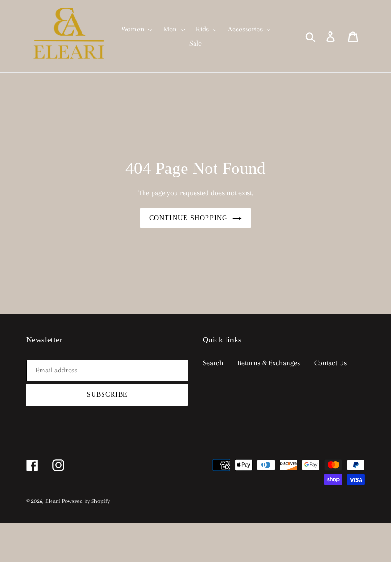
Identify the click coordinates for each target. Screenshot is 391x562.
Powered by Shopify (86, 501)
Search (213, 363)
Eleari (52, 501)
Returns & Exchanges (268, 363)
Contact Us (330, 363)
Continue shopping (188, 217)
